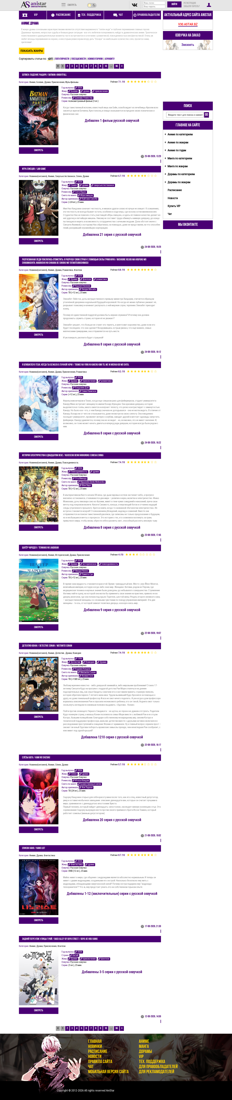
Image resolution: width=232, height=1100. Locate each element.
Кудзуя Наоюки (82, 286)
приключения (101, 91)
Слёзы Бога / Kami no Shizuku (36, 757)
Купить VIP (174, 206)
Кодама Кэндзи (82, 669)
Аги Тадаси (87, 787)
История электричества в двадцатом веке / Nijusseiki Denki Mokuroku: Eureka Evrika (62, 455)
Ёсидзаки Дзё (82, 387)
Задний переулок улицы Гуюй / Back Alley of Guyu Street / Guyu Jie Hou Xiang (60, 939)
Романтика (67, 270)
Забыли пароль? (192, 6)
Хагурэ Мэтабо (89, 289)
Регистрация (190, 3)
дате (50, 59)
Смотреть (38, 150)
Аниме (32, 82)
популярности (62, 59)
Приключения (58, 82)
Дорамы (145, 1051)
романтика (101, 279)
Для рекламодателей (156, 1072)
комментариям (95, 59)
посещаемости (78, 59)
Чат (170, 214)
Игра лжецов (86, 195)
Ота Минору (80, 478)
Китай (75, 955)
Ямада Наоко (81, 570)
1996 (80, 658)
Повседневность (70, 462)
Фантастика (49, 855)
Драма (47, 82)
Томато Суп (87, 574)
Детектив (60, 653)
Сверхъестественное (65, 176)
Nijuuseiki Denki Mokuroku (92, 482)
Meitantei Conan (88, 672)
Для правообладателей (158, 1066)
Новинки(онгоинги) (38, 176)
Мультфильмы (71, 82)
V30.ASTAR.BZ (188, 24)
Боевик (39, 82)
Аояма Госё (87, 675)
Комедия (77, 653)
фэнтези (87, 279)
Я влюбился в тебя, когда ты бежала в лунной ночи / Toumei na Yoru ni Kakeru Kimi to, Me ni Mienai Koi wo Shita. (75, 364)
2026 (80, 87)
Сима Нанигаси (89, 391)
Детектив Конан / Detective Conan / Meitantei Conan (47, 645)
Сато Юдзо (80, 192)
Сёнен (79, 176)
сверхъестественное (104, 185)
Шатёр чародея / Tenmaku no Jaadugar (40, 547)
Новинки (95, 1046)
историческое (89, 564)
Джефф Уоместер (83, 97)
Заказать (187, 45)
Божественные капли (90, 784)
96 (117, 66)
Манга (144, 1046)
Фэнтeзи (78, 270)
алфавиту (110, 59)
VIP (141, 1056)
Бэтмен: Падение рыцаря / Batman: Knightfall (44, 75)
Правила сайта (100, 1061)
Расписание (175, 190)
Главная (95, 1041)
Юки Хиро (86, 485)
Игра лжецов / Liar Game (34, 169)
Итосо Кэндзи (82, 780)
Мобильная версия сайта (108, 1072)
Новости (173, 198)
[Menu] (63, 5)
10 (106, 66)
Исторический (62, 555)
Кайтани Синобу (89, 199)
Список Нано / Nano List (33, 848)
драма (86, 91)
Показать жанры (32, 50)
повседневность (110, 564)
